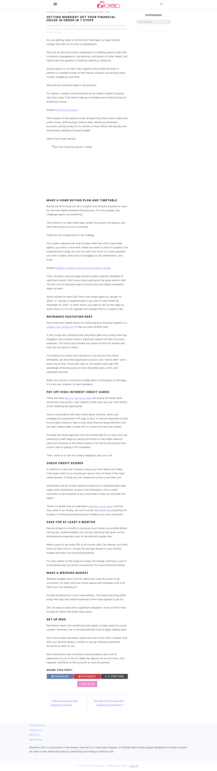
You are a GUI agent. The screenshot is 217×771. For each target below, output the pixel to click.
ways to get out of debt (78, 398)
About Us (34, 734)
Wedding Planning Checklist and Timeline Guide (84, 268)
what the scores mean (100, 506)
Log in (133, 766)
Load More (87, 684)
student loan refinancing (60, 327)
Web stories (36, 739)
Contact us (35, 730)
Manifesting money (67, 110)
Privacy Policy (37, 725)
